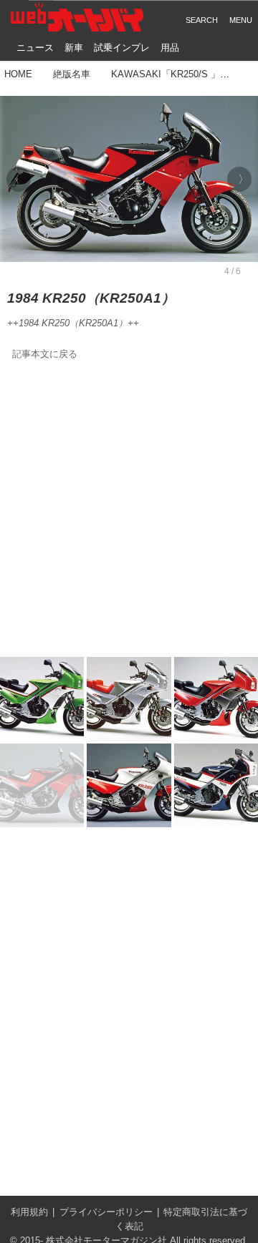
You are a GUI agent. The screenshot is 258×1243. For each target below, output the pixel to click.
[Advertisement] (129, 509)
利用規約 (29, 1212)
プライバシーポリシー (106, 1212)
